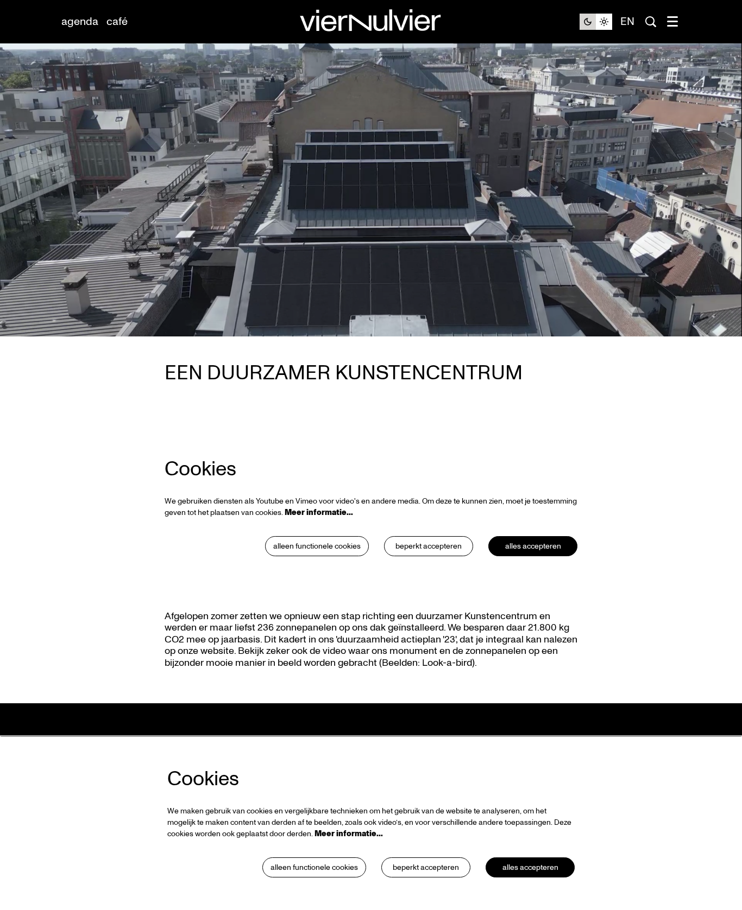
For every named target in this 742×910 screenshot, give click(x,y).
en (627, 21)
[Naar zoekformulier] (651, 22)
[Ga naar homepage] (371, 22)
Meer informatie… (319, 512)
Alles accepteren (533, 546)
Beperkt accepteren (428, 546)
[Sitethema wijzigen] (596, 22)
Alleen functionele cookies (317, 546)
